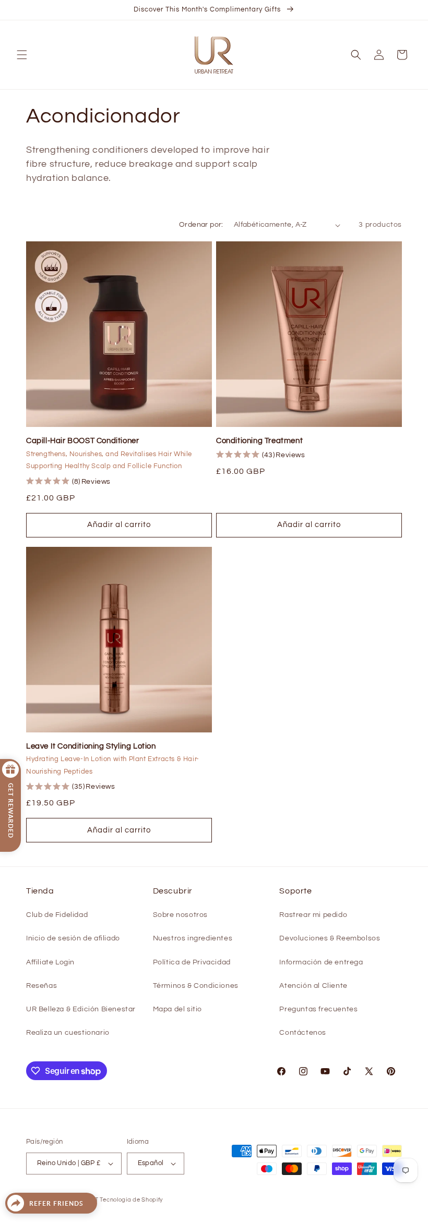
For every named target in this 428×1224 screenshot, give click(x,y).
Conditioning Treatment (259, 441)
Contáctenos (302, 1032)
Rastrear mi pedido (313, 915)
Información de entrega (321, 962)
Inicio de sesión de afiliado (73, 938)
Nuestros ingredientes (193, 938)
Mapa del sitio (177, 1009)
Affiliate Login (50, 962)
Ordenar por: (201, 224)
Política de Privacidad (192, 962)
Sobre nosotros (180, 915)
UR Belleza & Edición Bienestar (81, 1009)
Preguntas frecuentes (318, 1009)
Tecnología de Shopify (131, 1200)
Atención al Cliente (313, 985)
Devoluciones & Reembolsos (329, 938)
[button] (21, 54)
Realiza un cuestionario (68, 1032)
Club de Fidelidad (57, 915)
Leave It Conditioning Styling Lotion (91, 746)
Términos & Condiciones (196, 985)
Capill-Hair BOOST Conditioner (82, 441)
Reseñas (41, 985)
